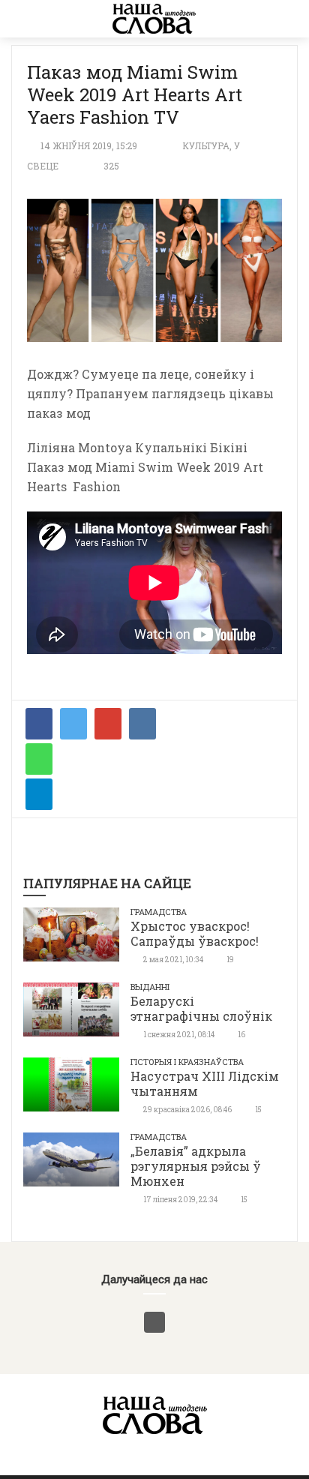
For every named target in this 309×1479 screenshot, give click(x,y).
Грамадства (158, 911)
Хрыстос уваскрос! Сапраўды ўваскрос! (194, 933)
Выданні (150, 986)
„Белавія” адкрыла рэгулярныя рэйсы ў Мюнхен (195, 1166)
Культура (206, 146)
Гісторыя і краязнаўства (187, 1061)
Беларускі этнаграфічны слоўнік (201, 1008)
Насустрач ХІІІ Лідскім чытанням (204, 1083)
